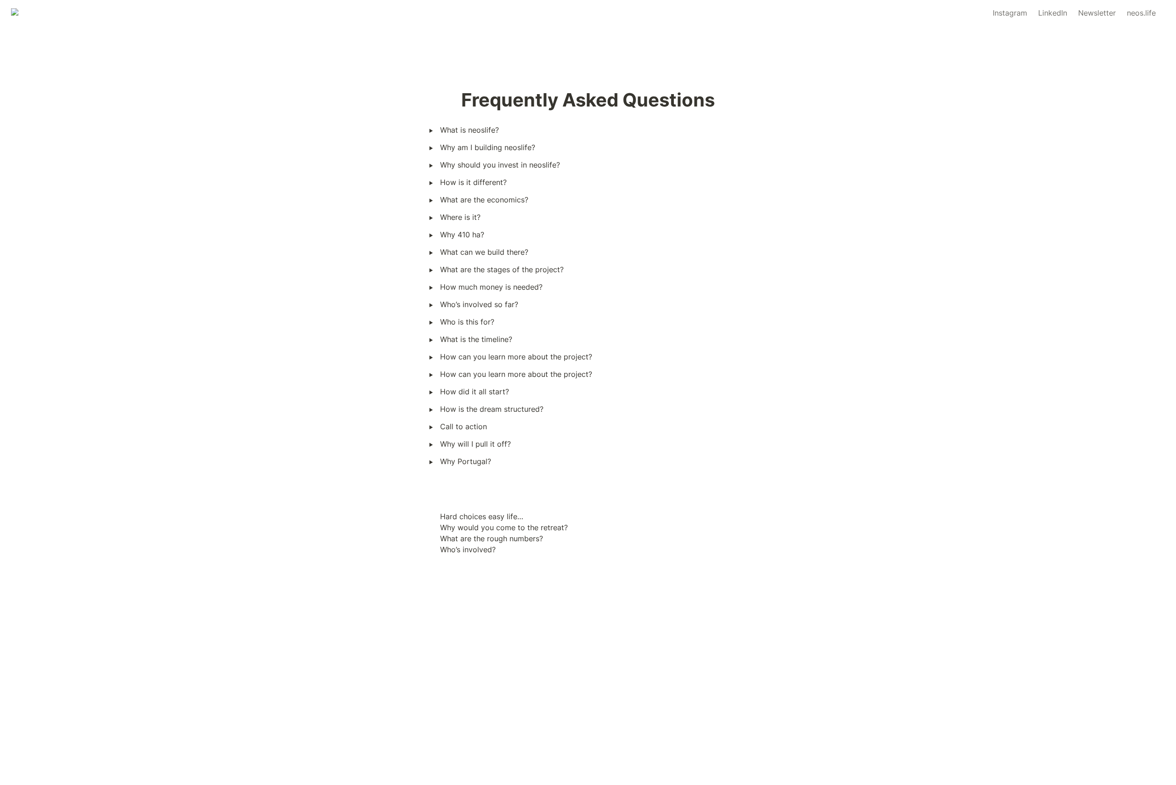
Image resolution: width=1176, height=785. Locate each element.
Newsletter (1097, 12)
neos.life (1141, 12)
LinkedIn (1052, 12)
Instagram (1010, 12)
